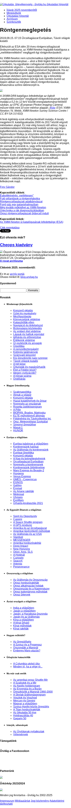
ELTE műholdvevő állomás (29, 415)
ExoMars (18, 500)
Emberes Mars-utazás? (26, 650)
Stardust (18, 537)
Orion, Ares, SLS (23, 551)
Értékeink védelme (24, 340)
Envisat (17, 488)
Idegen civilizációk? (24, 372)
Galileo (17, 485)
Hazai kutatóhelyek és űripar (30, 400)
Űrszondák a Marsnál (25, 647)
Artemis (17, 563)
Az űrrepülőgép (22, 641)
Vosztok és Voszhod (25, 697)
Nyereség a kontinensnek (28, 464)
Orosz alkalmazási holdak (28, 585)
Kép (52, 107)
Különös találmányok (25, 352)
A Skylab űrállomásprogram (29, 694)
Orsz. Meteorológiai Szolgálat (30, 421)
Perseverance (21, 566)
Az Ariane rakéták (23, 491)
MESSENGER (21, 540)
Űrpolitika (18, 346)
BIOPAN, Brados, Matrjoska (29, 412)
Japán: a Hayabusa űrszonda (30, 613)
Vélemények (20, 734)
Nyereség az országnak (27, 403)
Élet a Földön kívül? (24, 370)
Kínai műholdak (22, 625)
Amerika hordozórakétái (27, 543)
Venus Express (22, 476)
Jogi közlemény (40, 800)
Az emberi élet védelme (27, 331)
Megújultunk (14, 13)
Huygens (18, 473)
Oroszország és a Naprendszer (31, 588)
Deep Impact (20, 546)
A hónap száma (22, 375)
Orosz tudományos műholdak (30, 591)
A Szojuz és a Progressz (27, 644)
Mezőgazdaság (22, 316)
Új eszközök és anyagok (27, 343)
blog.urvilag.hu (29, 277)
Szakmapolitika (22, 391)
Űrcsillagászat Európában (28, 461)
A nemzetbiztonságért (25, 349)
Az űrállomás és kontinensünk (30, 449)
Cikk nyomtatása (9, 227)
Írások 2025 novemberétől (22, 10)
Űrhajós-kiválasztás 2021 (28, 503)
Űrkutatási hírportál (18, 16)
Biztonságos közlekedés (27, 328)
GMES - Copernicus (25, 479)
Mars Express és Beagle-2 (28, 470)
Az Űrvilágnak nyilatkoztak (28, 731)
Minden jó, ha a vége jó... (27, 666)
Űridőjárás (19, 378)
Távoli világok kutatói (25, 361)
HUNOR (18, 430)
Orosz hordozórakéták (26, 582)
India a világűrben (23, 607)
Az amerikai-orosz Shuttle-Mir (30, 679)
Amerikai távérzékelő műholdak (31, 531)
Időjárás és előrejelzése (27, 337)
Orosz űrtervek (21, 594)
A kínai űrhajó (21, 622)
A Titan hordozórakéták (26, 709)
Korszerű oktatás (23, 310)
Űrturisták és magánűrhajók (29, 367)
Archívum (12, 19)
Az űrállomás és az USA (27, 534)
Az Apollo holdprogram (26, 685)
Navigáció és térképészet (28, 325)
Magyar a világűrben (25, 703)
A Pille (17, 409)
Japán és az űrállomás (26, 616)
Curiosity (18, 557)
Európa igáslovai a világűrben (30, 443)
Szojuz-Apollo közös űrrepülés (31, 706)
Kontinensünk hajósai (26, 446)
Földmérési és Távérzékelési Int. (32, 418)
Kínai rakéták (21, 628)
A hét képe (19, 364)
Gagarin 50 (19, 718)
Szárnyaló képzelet (24, 355)
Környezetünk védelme (26, 319)
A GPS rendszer (22, 525)
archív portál (17, 274)
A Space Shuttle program (27, 522)
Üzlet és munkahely (24, 313)
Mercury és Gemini (24, 700)
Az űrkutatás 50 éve (24, 712)
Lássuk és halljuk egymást (28, 334)
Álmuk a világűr (22, 394)
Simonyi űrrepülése (24, 424)
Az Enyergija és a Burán (27, 688)
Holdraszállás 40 (23, 715)
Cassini (17, 519)
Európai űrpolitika (23, 452)
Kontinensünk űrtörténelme (29, 467)
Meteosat (18, 494)
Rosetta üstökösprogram (27, 406)
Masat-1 (18, 427)
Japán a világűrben (24, 610)
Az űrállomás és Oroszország (30, 579)
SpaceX (18, 560)
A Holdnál (19, 554)
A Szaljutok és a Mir (24, 682)
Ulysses (18, 497)
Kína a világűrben (23, 619)
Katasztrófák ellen (23, 322)
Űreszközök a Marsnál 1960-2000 (33, 691)
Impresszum (7, 800)
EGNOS (18, 482)
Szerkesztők (14, 21)
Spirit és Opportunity (25, 516)
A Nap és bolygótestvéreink (29, 458)
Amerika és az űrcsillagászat (30, 528)
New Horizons (21, 548)
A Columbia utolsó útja (26, 663)
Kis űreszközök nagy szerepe (30, 358)
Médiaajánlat (22, 800)
